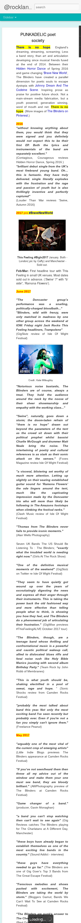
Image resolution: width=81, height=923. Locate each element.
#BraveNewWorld (41, 213)
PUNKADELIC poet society (38, 37)
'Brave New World (55, 73)
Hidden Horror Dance (31, 68)
